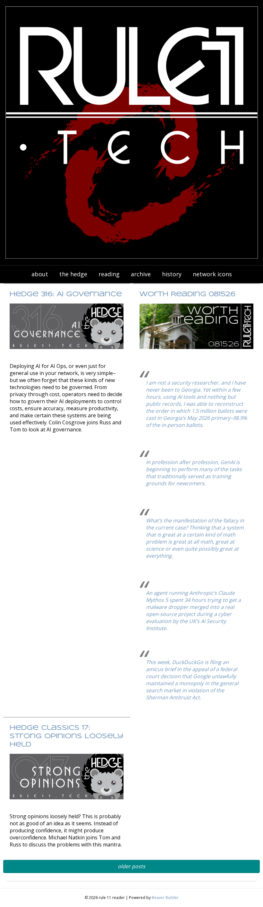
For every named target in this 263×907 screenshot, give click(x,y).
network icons (212, 274)
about (39, 274)
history (172, 274)
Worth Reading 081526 (187, 294)
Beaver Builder (165, 897)
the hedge (73, 274)
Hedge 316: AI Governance (66, 294)
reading (109, 274)
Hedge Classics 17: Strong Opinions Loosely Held (66, 736)
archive (141, 274)
